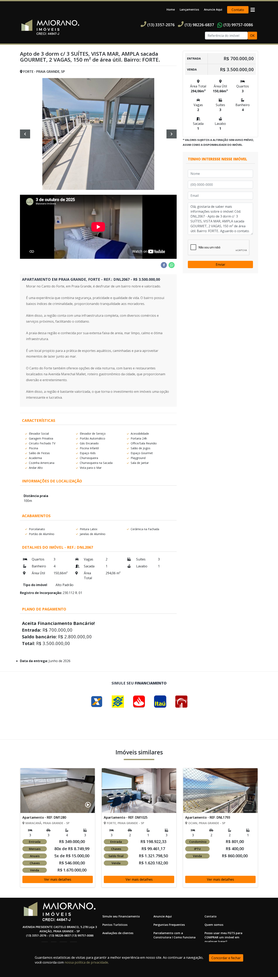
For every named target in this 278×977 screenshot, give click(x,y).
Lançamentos (189, 9)
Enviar (220, 264)
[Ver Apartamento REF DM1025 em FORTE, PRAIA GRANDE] (139, 830)
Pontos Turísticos (114, 925)
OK (252, 35)
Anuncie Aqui (213, 9)
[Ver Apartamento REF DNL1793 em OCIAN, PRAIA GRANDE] (220, 830)
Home (170, 9)
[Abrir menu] (252, 9)
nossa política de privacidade (86, 962)
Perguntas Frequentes (169, 925)
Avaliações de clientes (117, 933)
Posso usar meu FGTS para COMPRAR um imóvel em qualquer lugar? (223, 937)
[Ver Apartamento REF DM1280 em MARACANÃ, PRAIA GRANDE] (57, 830)
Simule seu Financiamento (121, 916)
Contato (238, 10)
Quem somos (214, 925)
